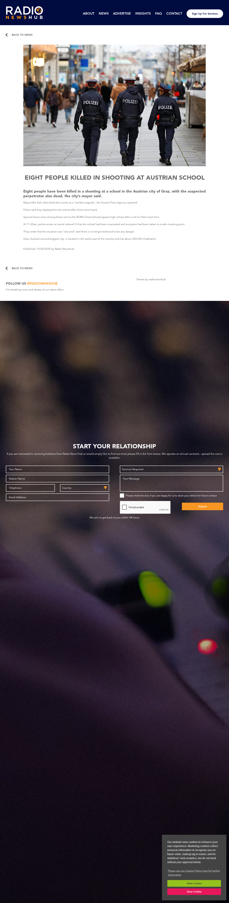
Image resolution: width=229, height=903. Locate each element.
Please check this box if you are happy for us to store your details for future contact (171, 495)
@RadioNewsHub (42, 283)
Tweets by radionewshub (151, 279)
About (88, 13)
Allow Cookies (194, 883)
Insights (143, 13)
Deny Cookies (194, 891)
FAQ (158, 13)
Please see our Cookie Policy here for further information (194, 873)
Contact (174, 13)
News (104, 13)
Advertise (122, 13)
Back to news (22, 35)
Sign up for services (205, 13)
